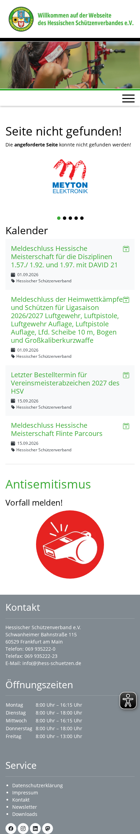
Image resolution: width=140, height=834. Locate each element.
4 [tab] (76, 218)
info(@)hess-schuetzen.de (51, 663)
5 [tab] (82, 218)
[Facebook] (10, 828)
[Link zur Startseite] (70, 18)
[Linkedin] (35, 828)
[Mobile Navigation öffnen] (128, 98)
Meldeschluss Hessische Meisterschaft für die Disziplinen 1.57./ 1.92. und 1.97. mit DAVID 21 (64, 256)
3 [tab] (70, 218)
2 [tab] (65, 218)
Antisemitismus (48, 484)
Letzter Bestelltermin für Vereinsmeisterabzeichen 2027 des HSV (65, 383)
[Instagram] (23, 828)
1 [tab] (59, 218)
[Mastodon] (47, 828)
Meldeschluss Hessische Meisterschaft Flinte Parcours (57, 429)
